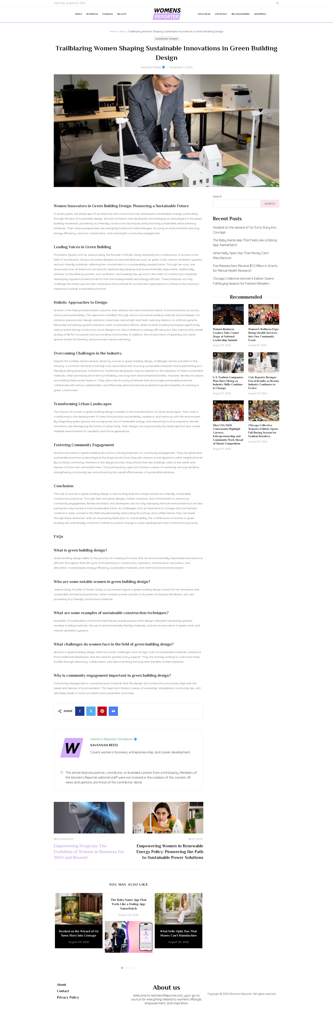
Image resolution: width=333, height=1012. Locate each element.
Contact (63, 991)
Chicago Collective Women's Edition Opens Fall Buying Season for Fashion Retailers (243, 281)
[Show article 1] (122, 968)
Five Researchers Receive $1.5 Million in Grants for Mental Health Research (245, 268)
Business (92, 14)
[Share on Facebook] (79, 711)
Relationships (241, 14)
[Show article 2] (126, 968)
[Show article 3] (131, 968)
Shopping (260, 14)
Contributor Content (166, 38)
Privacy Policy (68, 997)
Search (217, 196)
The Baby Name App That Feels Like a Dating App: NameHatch (245, 242)
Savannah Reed (151, 67)
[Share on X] (91, 711)
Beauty (121, 14)
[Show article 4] (135, 968)
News (78, 14)
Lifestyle (221, 14)
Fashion (108, 14)
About (61, 984)
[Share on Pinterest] (102, 711)
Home (113, 31)
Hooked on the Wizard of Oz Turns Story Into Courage (244, 229)
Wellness (204, 14)
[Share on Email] (113, 711)
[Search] (277, 3)
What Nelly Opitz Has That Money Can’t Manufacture (241, 255)
